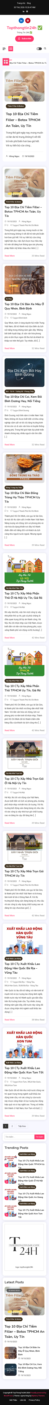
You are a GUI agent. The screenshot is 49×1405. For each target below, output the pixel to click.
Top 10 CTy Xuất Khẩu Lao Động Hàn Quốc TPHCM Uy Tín (31, 1164)
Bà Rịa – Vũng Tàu (26, 982)
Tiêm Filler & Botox (16, 106)
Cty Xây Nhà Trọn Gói (14, 773)
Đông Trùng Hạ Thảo (14, 488)
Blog (29, 3)
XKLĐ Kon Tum (11, 1085)
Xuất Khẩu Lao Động (13, 959)
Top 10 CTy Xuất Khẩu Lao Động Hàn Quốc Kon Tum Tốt (24, 1070)
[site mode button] (39, 48)
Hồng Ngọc (14, 156)
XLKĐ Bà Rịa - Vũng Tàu (28, 986)
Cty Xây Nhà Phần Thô (14, 588)
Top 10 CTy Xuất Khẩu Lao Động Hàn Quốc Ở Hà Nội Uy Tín (31, 1181)
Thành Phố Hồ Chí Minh (29, 225)
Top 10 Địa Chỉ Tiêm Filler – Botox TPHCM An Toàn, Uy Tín (23, 120)
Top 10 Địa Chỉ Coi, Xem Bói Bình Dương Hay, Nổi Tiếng (23, 399)
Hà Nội (22, 607)
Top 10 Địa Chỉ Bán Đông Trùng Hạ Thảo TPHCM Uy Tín (22, 497)
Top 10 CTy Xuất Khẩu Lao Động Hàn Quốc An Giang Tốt (31, 1197)
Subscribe (26, 38)
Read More (10, 256)
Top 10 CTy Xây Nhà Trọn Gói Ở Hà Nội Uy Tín (24, 781)
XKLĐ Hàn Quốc (11, 986)
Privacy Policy (34, 1400)
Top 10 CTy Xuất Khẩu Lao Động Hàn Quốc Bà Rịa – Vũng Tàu (22, 968)
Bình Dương (24, 410)
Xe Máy (9, 299)
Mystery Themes (38, 1396)
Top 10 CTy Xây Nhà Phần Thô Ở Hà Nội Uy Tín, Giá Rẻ (23, 596)
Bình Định (23, 318)
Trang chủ (21, 3)
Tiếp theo (22, 1126)
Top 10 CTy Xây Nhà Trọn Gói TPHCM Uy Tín (24, 873)
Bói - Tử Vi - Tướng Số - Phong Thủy (20, 391)
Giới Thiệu (13, 1400)
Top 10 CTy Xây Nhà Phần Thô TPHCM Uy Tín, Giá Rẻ (23, 688)
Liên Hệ (23, 1400)
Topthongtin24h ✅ (24, 28)
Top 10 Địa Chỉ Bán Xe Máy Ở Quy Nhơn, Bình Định (24, 306)
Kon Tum (23, 1082)
